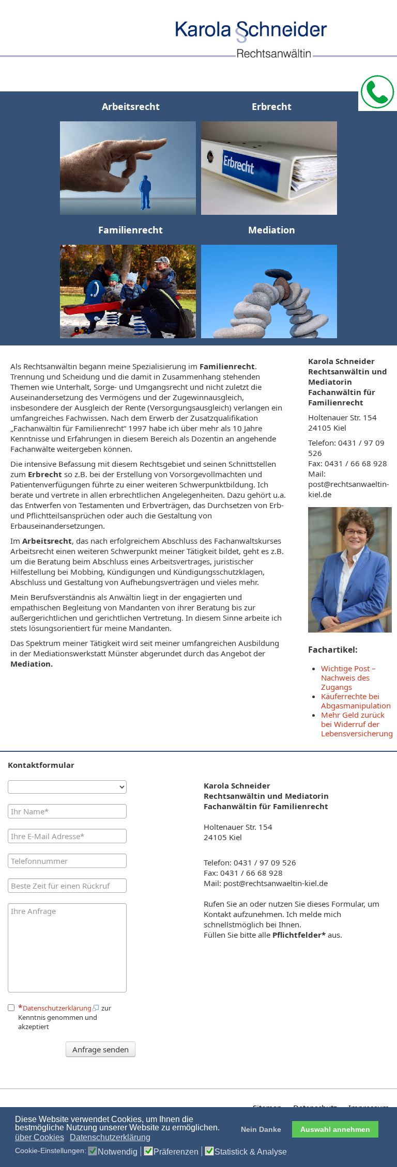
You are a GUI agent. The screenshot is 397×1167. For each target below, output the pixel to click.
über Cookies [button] (39, 1137)
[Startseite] (198, 31)
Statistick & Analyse (251, 1151)
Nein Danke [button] (261, 1129)
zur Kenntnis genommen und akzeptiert (64, 1017)
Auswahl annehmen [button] (335, 1129)
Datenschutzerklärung (57, 1008)
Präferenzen (176, 1151)
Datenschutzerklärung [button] (110, 1137)
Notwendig (118, 1151)
